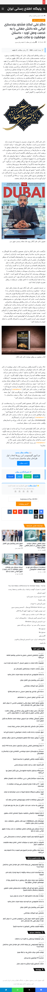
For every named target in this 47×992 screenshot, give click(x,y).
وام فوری (42, 643)
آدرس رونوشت (23, 504)
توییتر (19, 476)
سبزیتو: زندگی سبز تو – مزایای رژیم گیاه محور (31, 625)
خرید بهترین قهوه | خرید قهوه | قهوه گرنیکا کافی (30, 611)
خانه (42, 15)
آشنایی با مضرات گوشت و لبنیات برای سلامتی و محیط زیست (26, 589)
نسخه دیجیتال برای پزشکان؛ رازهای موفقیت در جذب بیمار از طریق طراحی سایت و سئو (13, 569)
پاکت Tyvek (41, 600)
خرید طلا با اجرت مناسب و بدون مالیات (33, 614)
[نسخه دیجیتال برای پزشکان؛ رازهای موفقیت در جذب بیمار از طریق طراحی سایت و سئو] (12, 559)
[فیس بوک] (41, 512)
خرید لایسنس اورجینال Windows (35, 621)
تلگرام (36, 476)
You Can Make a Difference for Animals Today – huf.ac (26, 586)
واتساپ (27, 476)
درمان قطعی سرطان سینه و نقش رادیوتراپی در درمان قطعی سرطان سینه (34, 545)
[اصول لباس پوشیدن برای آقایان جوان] (12, 535)
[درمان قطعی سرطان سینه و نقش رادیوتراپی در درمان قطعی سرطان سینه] (34, 535)
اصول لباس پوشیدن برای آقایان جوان (13, 544)
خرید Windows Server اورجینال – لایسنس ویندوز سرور (28, 607)
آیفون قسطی (41, 593)
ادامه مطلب (23, 463)
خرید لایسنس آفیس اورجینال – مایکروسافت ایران (30, 618)
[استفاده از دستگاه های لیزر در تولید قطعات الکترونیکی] (34, 559)
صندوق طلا (42, 628)
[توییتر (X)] (36, 512)
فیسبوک (10, 476)
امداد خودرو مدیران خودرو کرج (36, 596)
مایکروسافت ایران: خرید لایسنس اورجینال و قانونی (29, 639)
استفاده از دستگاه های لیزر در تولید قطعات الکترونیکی (35, 568)
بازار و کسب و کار (34, 15)
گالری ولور (42, 636)
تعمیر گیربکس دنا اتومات (37, 603)
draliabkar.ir (16, 389)
